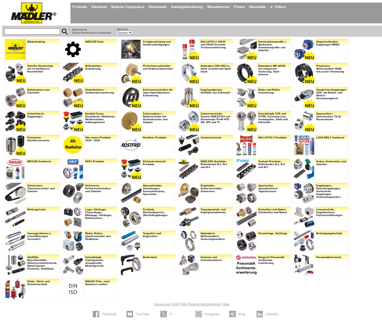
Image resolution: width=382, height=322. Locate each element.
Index (226, 304)
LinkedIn (272, 314)
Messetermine (218, 7)
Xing (241, 314)
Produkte (80, 7)
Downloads (158, 7)
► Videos (278, 7)
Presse (239, 7)
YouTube (142, 314)
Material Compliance (127, 7)
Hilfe (183, 304)
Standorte (99, 7)
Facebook (109, 314)
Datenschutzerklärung (204, 304)
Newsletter (257, 7)
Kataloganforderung (187, 7)
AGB (175, 304)
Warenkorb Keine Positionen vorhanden (92, 31)
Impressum (162, 304)
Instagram (212, 314)
